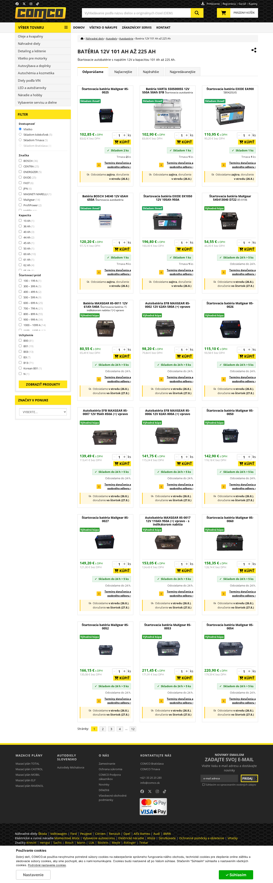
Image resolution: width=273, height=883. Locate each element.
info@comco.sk (150, 783)
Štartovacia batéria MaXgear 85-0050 (230, 412)
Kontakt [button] (163, 27)
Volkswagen (58, 834)
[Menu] (66, 25)
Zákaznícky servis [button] (137, 27)
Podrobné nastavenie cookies (47, 865)
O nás (104, 755)
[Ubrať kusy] (114, 135)
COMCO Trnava (150, 769)
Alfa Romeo (142, 834)
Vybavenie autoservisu (99, 838)
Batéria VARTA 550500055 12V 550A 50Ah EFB (167, 90)
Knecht (31, 843)
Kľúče (151, 838)
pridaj (247, 778)
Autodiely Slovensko (67, 757)
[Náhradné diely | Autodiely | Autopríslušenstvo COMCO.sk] (82, 38)
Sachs (57, 843)
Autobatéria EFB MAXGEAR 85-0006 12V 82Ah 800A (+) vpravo (167, 412)
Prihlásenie (213, 4)
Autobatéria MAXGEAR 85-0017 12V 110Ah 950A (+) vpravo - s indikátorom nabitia (167, 521)
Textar (143, 843)
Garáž (242, 4)
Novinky (104, 784)
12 (133, 729)
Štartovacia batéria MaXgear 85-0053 (167, 626)
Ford (73, 834)
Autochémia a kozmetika (36, 73)
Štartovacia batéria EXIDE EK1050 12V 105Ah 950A (167, 198)
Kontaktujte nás (155, 755)
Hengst (45, 843)
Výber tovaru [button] (31, 27)
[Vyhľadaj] (197, 13)
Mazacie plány (29, 755)
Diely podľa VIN (29, 80)
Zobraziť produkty (43, 384)
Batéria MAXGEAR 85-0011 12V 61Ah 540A (105, 307)
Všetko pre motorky (32, 58)
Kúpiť (123, 142)
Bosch (69, 843)
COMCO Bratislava (152, 763)
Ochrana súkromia (110, 769)
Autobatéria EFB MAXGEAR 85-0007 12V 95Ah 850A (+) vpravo (105, 412)
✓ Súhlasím (235, 875)
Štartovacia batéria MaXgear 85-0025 (105, 90)
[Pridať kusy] (124, 135)
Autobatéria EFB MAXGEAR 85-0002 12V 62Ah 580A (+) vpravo (167, 305)
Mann (81, 843)
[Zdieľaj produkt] (254, 50)
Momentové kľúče (67, 838)
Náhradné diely (29, 43)
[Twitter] (24, 3)
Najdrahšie (151, 72)
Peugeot (86, 834)
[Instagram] (31, 3)
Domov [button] (79, 27)
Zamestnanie (107, 763)
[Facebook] (17, 3)
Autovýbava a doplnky (34, 66)
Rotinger (130, 843)
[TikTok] (37, 3)
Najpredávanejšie (182, 72)
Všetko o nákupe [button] (103, 27)
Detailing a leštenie (32, 51)
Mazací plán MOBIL (28, 775)
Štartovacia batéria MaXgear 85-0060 (230, 519)
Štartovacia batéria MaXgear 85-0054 (230, 626)
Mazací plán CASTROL (29, 769)
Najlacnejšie (123, 72)
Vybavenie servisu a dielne (37, 102)
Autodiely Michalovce (70, 767)
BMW (167, 834)
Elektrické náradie (131, 838)
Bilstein (103, 843)
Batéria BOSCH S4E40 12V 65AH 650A (105, 198)
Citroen (100, 834)
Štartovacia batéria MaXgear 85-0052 (105, 626)
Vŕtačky (233, 838)
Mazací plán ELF (26, 780)
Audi (156, 834)
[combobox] (142, 13)
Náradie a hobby (30, 95)
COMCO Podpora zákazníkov (110, 777)
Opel (126, 834)
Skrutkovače (167, 838)
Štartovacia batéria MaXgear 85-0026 (230, 305)
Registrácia (229, 4)
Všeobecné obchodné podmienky (112, 798)
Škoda (42, 834)
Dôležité (104, 790)
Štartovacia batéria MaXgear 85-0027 (105, 519)
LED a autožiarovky (32, 88)
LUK (91, 843)
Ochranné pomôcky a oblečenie (201, 838)
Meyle (116, 843)
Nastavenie (33, 875)
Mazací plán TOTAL (27, 763)
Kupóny (253, 4)
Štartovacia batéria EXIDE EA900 (230, 90)
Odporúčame (92, 72)
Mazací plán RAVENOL (30, 786)
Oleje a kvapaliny (30, 36)
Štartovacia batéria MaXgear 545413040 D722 (230, 198)
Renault (114, 834)
